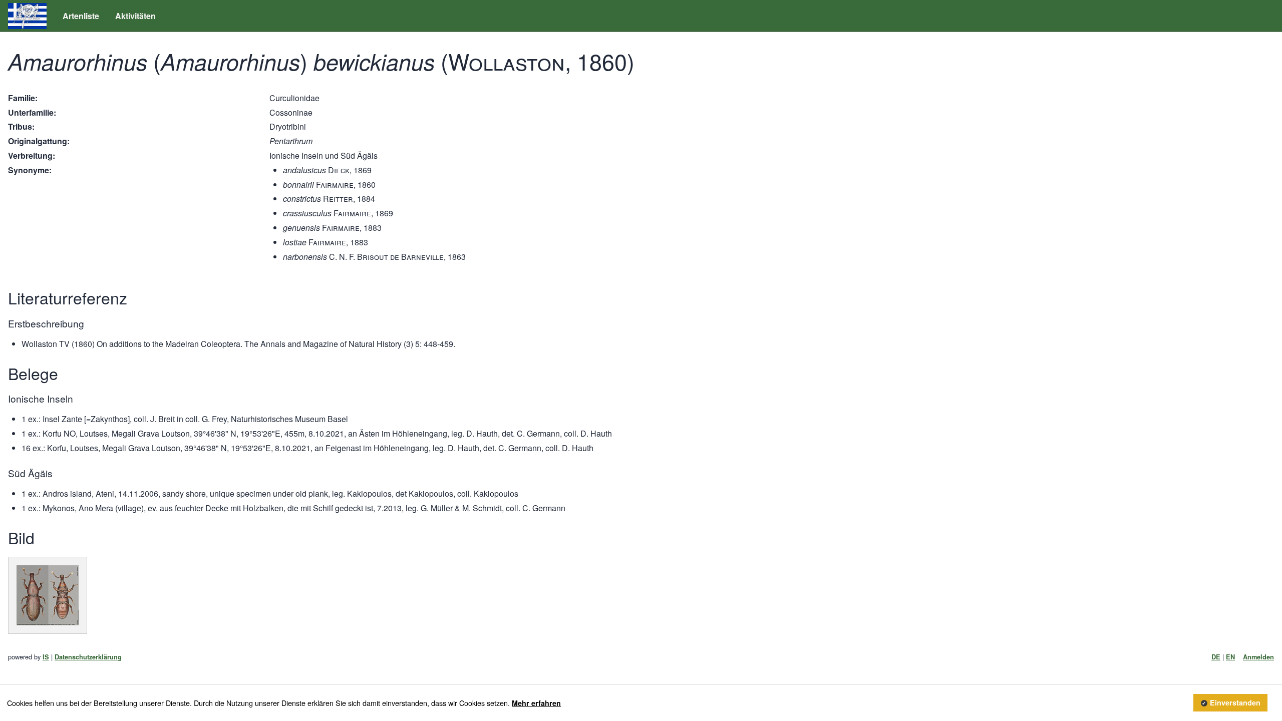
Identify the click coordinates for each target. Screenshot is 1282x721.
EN (1230, 656)
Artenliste (81, 16)
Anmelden (1258, 656)
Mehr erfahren (536, 703)
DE (1215, 656)
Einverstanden (1235, 703)
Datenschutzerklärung (88, 656)
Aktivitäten (135, 16)
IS (46, 656)
